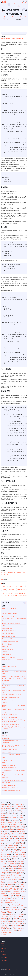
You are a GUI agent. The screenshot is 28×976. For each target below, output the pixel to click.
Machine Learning (10, 881)
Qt (13, 897)
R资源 (9, 921)
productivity (4, 897)
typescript (3, 822)
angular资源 (4, 920)
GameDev (11, 842)
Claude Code (19, 859)
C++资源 (19, 882)
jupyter (2, 877)
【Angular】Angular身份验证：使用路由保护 (12, 659)
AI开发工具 (3, 861)
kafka (18, 840)
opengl (8, 909)
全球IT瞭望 (3, 948)
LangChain (9, 808)
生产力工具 (9, 875)
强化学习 (15, 923)
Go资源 (17, 847)
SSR (5, 868)
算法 (9, 835)
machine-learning (8, 844)
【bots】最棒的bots (6, 654)
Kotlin (20, 845)
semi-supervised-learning (14, 893)
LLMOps (22, 819)
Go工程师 (3, 810)
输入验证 (7, 886)
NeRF (2, 898)
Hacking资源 (8, 923)
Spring (2, 879)
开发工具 (15, 867)
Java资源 (20, 925)
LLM (2, 806)
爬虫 (7, 916)
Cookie (9, 817)
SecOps (3, 611)
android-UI (19, 927)
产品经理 (15, 821)
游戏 (22, 905)
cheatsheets (16, 920)
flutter (8, 859)
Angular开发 (21, 836)
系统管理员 (13, 925)
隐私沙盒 (3, 836)
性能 (2, 925)
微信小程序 (3, 884)
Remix (2, 865)
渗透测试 (13, 882)
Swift (6, 849)
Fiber (16, 886)
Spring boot (3, 891)
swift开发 (9, 913)
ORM (12, 886)
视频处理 (16, 902)
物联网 (9, 858)
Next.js (16, 819)
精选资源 (3, 817)
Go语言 (23, 586)
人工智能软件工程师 (12, 863)
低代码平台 (3, 847)
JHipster (17, 884)
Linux (13, 828)
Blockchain (3, 845)
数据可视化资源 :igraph (7, 760)
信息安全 (3, 859)
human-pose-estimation (7, 902)
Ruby (24, 858)
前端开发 (3, 808)
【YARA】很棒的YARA (7, 628)
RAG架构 (15, 849)
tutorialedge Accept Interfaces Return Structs (12, 38)
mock (4, 586)
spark (22, 898)
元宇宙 (13, 898)
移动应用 (9, 856)
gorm (7, 840)
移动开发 (3, 856)
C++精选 (20, 916)
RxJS (2, 868)
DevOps (12, 833)
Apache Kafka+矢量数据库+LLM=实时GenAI (12, 755)
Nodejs (23, 847)
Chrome (17, 861)
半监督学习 (3, 893)
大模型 (21, 812)
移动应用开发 (21, 868)
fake (10, 586)
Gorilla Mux (3, 888)
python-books (22, 907)
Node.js (10, 868)
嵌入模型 (18, 895)
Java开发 (4, 712)
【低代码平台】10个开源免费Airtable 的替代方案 (13, 676)
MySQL (15, 907)
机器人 (16, 844)
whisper (10, 831)
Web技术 (20, 815)
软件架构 (12, 829)
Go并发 (23, 854)
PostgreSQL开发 (13, 890)
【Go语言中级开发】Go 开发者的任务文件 (6, 595)
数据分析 (18, 842)
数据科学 (6, 829)
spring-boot (3, 858)
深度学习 (9, 815)
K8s (24, 890)
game (2, 907)
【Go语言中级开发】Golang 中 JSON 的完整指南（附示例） (20, 595)
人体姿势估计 (13, 900)
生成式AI (11, 838)
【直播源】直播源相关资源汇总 (9, 666)
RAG (21, 821)
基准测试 (22, 870)
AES (22, 884)
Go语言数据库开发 (5, 872)
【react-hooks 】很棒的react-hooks (10, 639)
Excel (10, 849)
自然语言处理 (13, 826)
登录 (2, 579)
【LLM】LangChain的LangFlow (9, 714)
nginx (11, 874)
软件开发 (3, 867)
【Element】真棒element (8, 633)
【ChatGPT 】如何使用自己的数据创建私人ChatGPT (14, 709)
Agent (2, 833)
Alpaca (23, 852)
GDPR (2, 852)
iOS (1, 829)
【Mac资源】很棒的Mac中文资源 (9, 613)
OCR (18, 905)
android (21, 817)
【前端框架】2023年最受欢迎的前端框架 (11, 694)
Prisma (16, 831)
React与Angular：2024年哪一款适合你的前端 (12, 780)
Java (15, 815)
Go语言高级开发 (20, 829)
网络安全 (15, 858)
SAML (8, 854)
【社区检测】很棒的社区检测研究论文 (10, 641)
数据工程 (3, 913)
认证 (20, 856)
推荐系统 (23, 840)
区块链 (19, 826)
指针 (2, 890)
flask (20, 923)
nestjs (22, 914)
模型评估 (19, 865)
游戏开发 (22, 844)
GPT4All (13, 865)
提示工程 (17, 810)
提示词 (2, 813)
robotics (19, 913)
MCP (22, 835)
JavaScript (9, 819)
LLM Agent (3, 851)
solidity (2, 916)
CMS (23, 842)
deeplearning (4, 932)
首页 (5, 16)
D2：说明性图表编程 (6, 752)
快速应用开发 (4, 838)
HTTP (6, 890)
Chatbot (3, 905)
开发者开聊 (3, 954)
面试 (11, 916)
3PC (2, 863)
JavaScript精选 (4, 930)
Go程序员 (10, 810)
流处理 (2, 900)
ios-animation (4, 914)
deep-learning (4, 904)
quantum (13, 905)
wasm (24, 833)
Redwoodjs (21, 824)
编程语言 (12, 16)
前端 (16, 897)
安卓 (9, 821)
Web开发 (3, 815)
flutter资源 (20, 928)
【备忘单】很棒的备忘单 (7, 649)
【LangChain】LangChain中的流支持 (10, 697)
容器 (15, 916)
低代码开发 (22, 838)
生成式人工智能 (9, 852)
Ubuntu (7, 865)
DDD (13, 921)
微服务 (17, 835)
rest (14, 913)
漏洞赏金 (17, 909)
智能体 (14, 817)
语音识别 (14, 836)
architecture (4, 895)
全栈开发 (3, 828)
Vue (19, 813)
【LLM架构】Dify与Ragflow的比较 (10, 700)
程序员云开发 (4, 960)
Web (22, 909)
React (15, 812)
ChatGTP (3, 812)
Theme (2, 874)
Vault (20, 890)
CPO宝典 (3, 951)
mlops (2, 824)
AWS (2, 831)
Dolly (15, 868)
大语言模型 (4, 652)
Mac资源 (3, 928)
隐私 (24, 856)
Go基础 (8, 813)
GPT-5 (13, 859)
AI (17, 828)
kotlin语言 (11, 904)
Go (16, 586)
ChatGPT (4, 669)
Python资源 (10, 884)
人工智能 (7, 806)
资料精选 (10, 822)
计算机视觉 (3, 835)
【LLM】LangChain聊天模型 (8, 636)
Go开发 (19, 16)
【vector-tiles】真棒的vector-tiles (10, 644)
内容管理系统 (8, 907)
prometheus (15, 877)
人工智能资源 (4, 918)
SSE (5, 863)
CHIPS (22, 861)
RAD (10, 932)
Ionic (7, 900)
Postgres (21, 886)
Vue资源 (14, 928)
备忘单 (10, 918)
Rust (13, 835)
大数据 (2, 882)
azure (22, 874)
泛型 (22, 888)
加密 (2, 886)
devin (20, 849)
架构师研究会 (4, 957)
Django (2, 881)
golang (16, 808)
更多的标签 (3, 934)
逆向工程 (8, 879)
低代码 (2, 870)
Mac (24, 882)
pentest (2, 909)
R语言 (9, 891)
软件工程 (17, 874)
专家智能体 (10, 861)
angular (13, 806)
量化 (2, 923)
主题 (22, 872)
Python (14, 813)
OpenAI (8, 828)
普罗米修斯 (11, 895)
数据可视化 (18, 833)
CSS (1, 844)
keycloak (3, 875)
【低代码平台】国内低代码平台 (9, 608)
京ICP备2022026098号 (11, 969)
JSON (6, 833)
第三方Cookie (14, 824)
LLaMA (16, 838)
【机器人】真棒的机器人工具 (8, 657)
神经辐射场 (7, 898)
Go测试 (12, 589)
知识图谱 (8, 877)
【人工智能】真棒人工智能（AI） (9, 631)
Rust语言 (21, 897)
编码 (9, 897)
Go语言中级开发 (22, 589)
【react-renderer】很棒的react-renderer (11, 616)
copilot (21, 863)
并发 (18, 872)
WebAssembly (4, 842)
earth (7, 874)
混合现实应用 (5, 646)
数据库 (8, 911)
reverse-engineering (16, 911)
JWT (12, 854)
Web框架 (11, 870)
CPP (18, 898)
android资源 (12, 927)
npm (8, 905)
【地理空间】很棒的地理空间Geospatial (11, 623)
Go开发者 (9, 812)
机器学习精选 (4, 927)
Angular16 (17, 852)
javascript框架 (15, 851)
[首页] (3, 2)
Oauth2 (13, 872)
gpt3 (15, 875)
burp (24, 904)
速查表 (10, 920)
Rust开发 (20, 930)
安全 (24, 826)
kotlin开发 (18, 904)
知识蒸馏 (11, 914)
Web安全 (10, 845)
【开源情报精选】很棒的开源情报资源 (10, 724)
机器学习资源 (11, 847)
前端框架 (3, 819)
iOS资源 (8, 928)
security (15, 856)
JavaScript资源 (12, 930)
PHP (2, 849)
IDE (12, 909)
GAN (21, 877)
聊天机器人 (3, 821)
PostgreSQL (17, 822)
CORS (17, 870)
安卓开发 (17, 914)
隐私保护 (22, 831)
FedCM (8, 836)
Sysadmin (7, 925)
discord (23, 891)
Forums (2, 945)
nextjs (15, 845)
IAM (6, 870)
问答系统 (9, 867)
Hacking (8, 882)
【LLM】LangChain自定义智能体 (9, 717)
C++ (6, 831)
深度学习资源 (16, 891)
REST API (13, 840)
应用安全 (14, 879)
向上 (11, 595)
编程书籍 (16, 918)
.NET (20, 881)
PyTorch (3, 911)
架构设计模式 (20, 921)
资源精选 (3, 805)
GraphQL (21, 828)
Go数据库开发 (11, 888)
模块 (18, 888)
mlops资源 (3, 921)
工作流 (19, 875)
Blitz (9, 851)
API (20, 858)
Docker (19, 879)
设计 (24, 923)
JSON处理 (17, 854)
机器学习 (23, 808)
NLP (7, 824)
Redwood (22, 851)
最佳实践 (21, 867)
